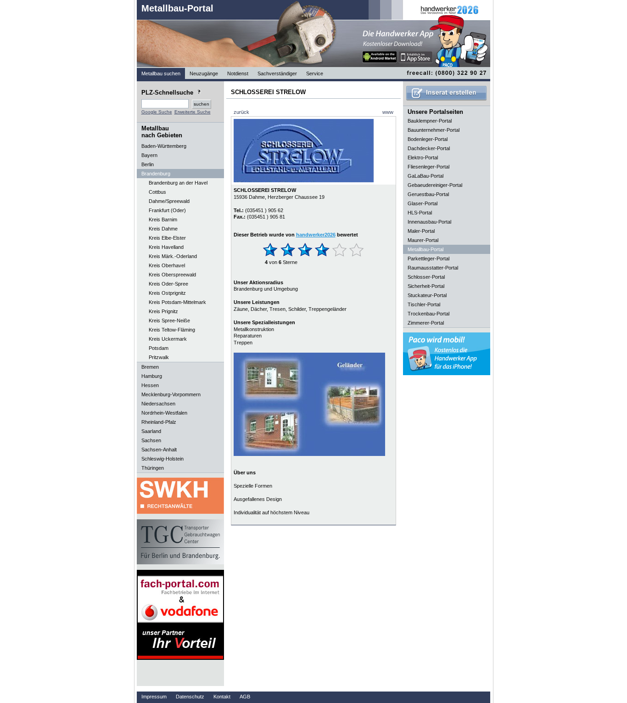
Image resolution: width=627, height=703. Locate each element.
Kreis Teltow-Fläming (172, 329)
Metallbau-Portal (177, 8)
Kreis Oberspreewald (172, 274)
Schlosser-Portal (426, 277)
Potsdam (158, 348)
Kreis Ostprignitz (167, 293)
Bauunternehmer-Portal (433, 130)
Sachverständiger (277, 73)
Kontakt (221, 696)
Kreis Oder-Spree (168, 284)
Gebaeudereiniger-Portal (435, 185)
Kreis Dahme (163, 228)
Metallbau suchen (160, 73)
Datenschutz (190, 696)
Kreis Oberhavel (167, 265)
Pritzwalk (159, 357)
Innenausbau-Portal (429, 222)
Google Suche (156, 111)
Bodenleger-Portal (428, 139)
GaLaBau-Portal (425, 176)
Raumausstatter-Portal (433, 267)
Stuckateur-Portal (427, 295)
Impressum (154, 696)
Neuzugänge (204, 73)
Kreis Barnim (163, 219)
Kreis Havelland (166, 247)
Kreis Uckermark (168, 339)
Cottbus (157, 192)
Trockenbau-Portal (428, 313)
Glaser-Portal (422, 203)
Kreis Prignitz (163, 311)
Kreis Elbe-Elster (167, 238)
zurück (241, 112)
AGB (245, 696)
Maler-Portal (421, 231)
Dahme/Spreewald (169, 201)
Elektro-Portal (423, 157)
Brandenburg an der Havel (178, 183)
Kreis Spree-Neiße (169, 320)
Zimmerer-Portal (426, 323)
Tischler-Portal (424, 304)
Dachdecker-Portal (429, 148)
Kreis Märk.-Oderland (173, 256)
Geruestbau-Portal (428, 194)
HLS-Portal (420, 212)
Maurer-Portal (423, 240)
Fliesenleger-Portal (428, 166)
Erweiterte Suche (192, 111)
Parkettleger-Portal (428, 258)
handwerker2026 (316, 234)
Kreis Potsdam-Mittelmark (177, 302)
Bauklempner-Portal (430, 121)
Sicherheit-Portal (426, 286)
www (387, 112)
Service (314, 73)
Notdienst (237, 73)
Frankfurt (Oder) (167, 210)
